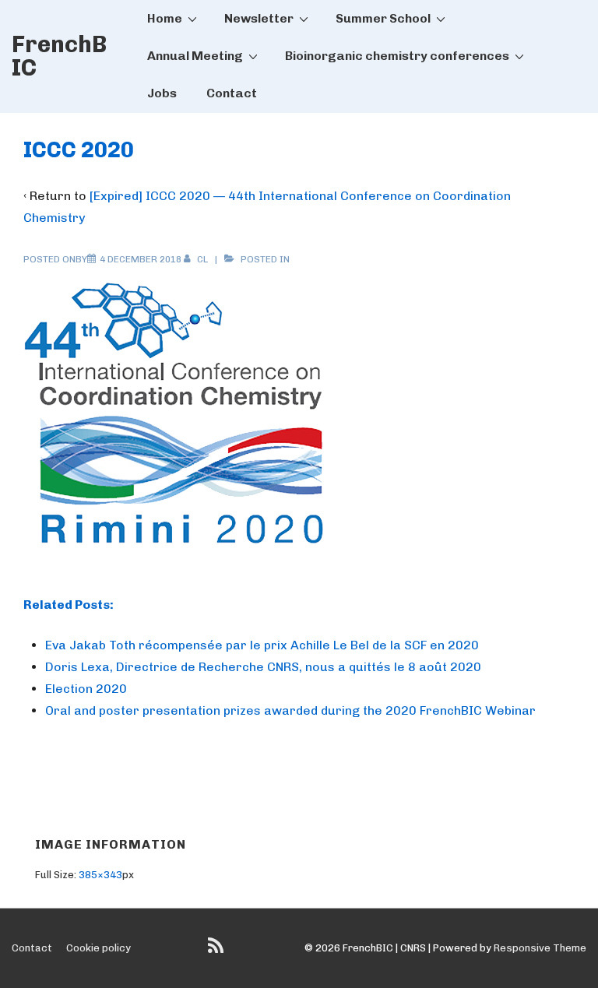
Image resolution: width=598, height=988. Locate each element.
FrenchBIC (59, 56)
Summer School (383, 18)
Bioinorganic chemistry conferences (397, 55)
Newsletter (259, 18)
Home (164, 18)
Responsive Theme (540, 948)
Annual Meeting (195, 55)
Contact (231, 93)
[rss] (217, 951)
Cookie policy (98, 948)
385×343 (100, 875)
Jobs (162, 93)
